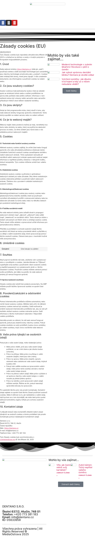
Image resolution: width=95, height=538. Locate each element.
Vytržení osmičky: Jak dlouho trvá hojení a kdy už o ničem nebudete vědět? (76, 81)
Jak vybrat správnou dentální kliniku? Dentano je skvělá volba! (78, 73)
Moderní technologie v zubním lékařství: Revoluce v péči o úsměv (77, 67)
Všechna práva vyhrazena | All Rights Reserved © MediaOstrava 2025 (22, 531)
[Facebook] (3, 23)
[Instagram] (9, 23)
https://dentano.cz (24, 69)
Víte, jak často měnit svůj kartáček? (64, 467)
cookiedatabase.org (7, 439)
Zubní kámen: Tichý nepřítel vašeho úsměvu (85, 469)
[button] (47, 29)
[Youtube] (14, 23)
